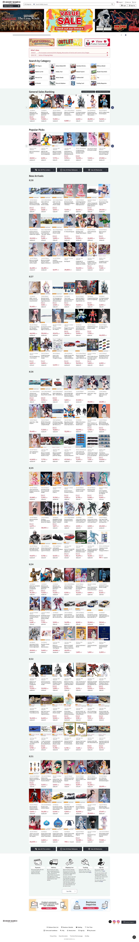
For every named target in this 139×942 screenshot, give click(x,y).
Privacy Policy (53, 936)
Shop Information (63, 936)
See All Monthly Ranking (102, 91)
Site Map (87, 936)
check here (49, 879)
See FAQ (69, 891)
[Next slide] (112, 107)
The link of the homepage (76, 936)
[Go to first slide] (94, 20)
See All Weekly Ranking (87, 91)
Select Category (8, 6)
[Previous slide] (44, 20)
